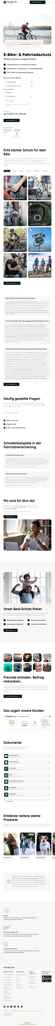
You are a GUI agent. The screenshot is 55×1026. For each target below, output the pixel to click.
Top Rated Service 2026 (17, 130)
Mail (43, 405)
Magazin (18, 979)
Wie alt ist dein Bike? (8, 89)
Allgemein (14, 170)
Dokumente (19, 985)
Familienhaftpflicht (8, 1000)
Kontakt (35, 1010)
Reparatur (21, 170)
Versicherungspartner (21, 974)
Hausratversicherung (25, 44)
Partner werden (20, 987)
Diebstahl (28, 170)
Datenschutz (13, 1010)
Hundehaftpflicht (7, 979)
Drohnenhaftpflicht (8, 985)
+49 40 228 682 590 (19, 507)
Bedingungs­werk (9, 801)
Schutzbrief (44, 170)
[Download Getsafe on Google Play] (46, 980)
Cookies (27, 1010)
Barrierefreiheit (20, 1010)
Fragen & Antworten (11, 283)
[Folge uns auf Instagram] (8, 1007)
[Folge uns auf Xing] (11, 1007)
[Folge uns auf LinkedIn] (15, 1007)
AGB (31, 1010)
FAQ (17, 982)
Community (32, 980)
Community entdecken (12, 696)
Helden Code (32, 983)
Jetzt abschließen (37, 2)
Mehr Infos (46, 716)
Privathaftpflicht (7, 977)
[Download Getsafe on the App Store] (46, 977)
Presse (18, 977)
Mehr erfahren (10, 630)
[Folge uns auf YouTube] (18, 1006)
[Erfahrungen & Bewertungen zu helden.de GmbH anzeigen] (8, 133)
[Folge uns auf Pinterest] (21, 1007)
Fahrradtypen (36, 170)
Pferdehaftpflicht (8, 982)
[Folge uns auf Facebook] (4, 1007)
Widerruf (40, 1010)
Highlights (7, 170)
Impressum (6, 1010)
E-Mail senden (9, 516)
